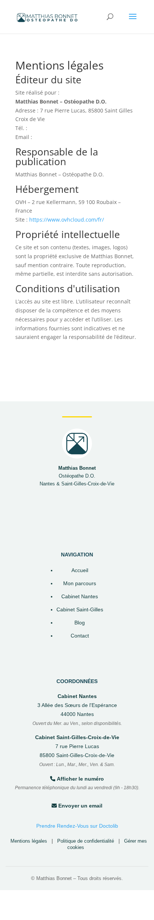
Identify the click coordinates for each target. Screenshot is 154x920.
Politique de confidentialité (85, 841)
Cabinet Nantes (79, 596)
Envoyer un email (80, 806)
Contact (80, 636)
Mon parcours (79, 583)
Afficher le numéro (80, 779)
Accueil (79, 570)
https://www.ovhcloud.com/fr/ (66, 219)
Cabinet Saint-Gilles (79, 609)
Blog (79, 623)
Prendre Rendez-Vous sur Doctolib (77, 826)
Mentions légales (28, 841)
